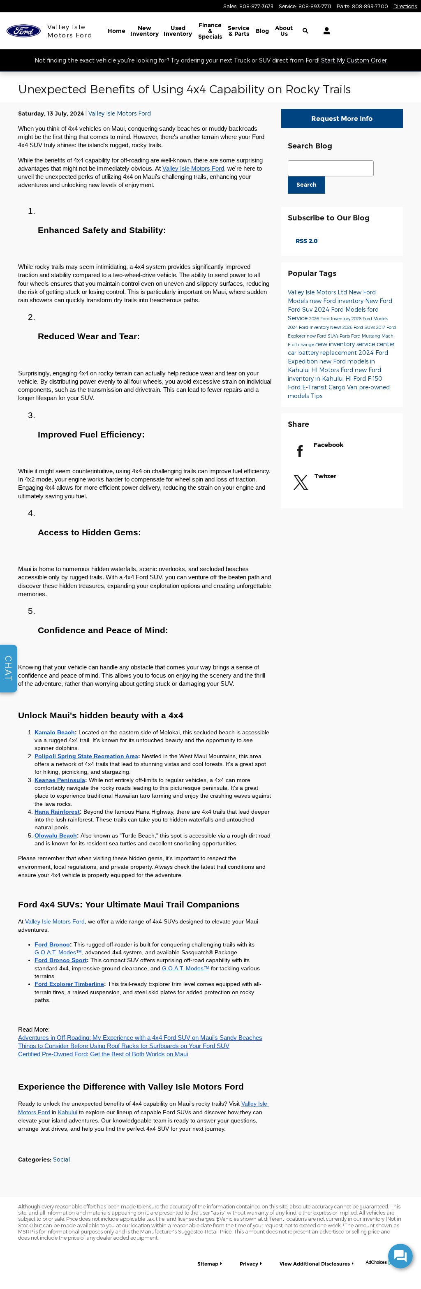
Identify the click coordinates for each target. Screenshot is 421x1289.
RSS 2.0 (306, 240)
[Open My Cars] (324, 31)
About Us (284, 30)
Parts (345, 335)
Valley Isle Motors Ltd (318, 292)
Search (306, 184)
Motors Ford (337, 369)
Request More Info (341, 119)
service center (375, 343)
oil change (303, 344)
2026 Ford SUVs (359, 327)
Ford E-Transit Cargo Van (323, 387)
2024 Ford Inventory (309, 327)
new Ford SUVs (323, 335)
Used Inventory (178, 30)
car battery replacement (323, 352)
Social (61, 1159)
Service (239, 30)
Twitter (325, 475)
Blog (262, 31)
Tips (316, 395)
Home (116, 31)
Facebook (329, 444)
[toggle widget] (400, 1256)
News (336, 327)
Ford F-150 (367, 378)
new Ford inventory (337, 300)
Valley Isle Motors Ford (119, 113)
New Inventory (144, 30)
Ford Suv (301, 309)
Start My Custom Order (354, 60)
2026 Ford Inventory (330, 318)
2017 (381, 327)
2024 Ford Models (340, 309)
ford (373, 309)
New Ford (378, 300)
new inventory (335, 343)
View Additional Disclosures (315, 1264)
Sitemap (207, 1264)
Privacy (249, 1264)
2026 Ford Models (370, 318)
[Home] (23, 31)
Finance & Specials (210, 30)
